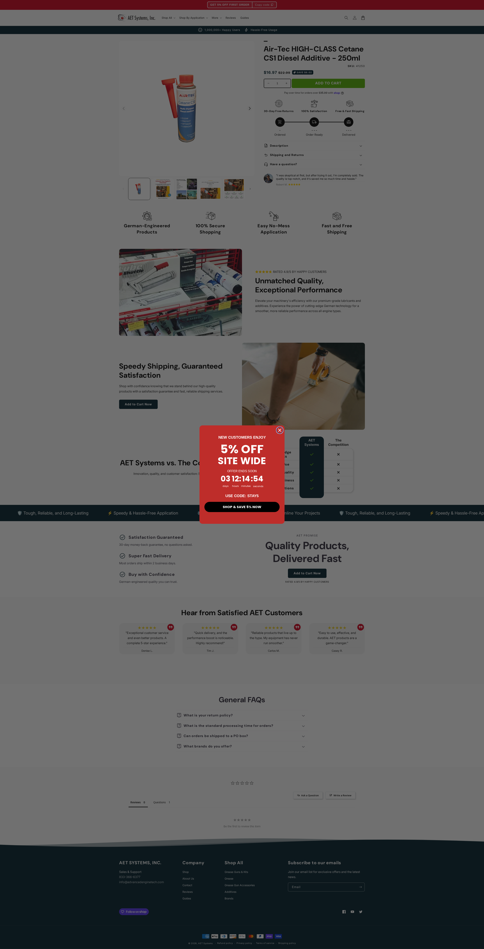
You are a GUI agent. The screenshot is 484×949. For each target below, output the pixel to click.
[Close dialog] (279, 430)
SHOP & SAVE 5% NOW (242, 506)
